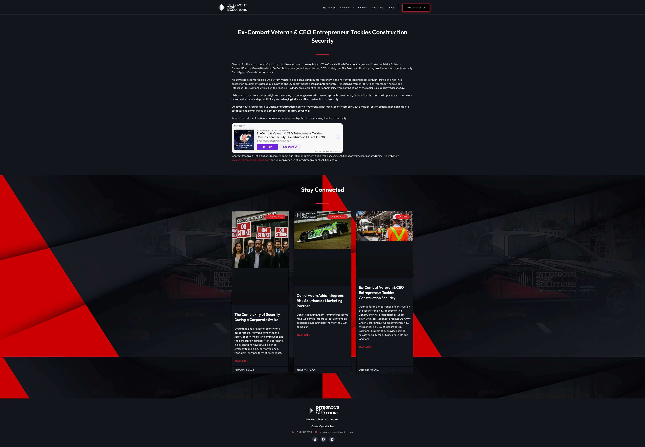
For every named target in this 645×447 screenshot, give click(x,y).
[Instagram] (315, 439)
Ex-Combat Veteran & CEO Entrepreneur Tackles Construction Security (381, 292)
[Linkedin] (332, 439)
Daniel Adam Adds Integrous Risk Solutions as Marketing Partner (320, 300)
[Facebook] (323, 439)
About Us (377, 7)
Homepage (329, 7)
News (391, 7)
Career (362, 7)
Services (345, 7)
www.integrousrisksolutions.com (251, 159)
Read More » (241, 361)
